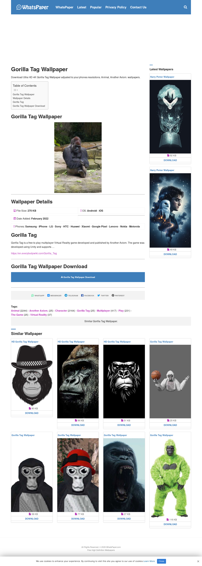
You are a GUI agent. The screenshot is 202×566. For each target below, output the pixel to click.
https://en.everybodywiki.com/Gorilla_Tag (34, 253)
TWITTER (104, 295)
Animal (15, 310)
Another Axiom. (39, 310)
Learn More (149, 561)
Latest (81, 7)
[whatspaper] (32, 7)
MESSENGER (55, 295)
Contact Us (138, 7)
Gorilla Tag (18, 101)
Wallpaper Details (21, 98)
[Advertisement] (101, 39)
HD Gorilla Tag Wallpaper (25, 341)
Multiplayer (104, 310)
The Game (17, 314)
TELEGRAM (73, 295)
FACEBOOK (89, 295)
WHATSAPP (39, 295)
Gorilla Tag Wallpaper (23, 94)
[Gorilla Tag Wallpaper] (78, 157)
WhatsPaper (64, 7)
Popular (96, 7)
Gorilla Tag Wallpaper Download (29, 105)
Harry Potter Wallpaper (162, 76)
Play (121, 310)
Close (161, 561)
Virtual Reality (39, 314)
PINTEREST (119, 295)
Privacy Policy (115, 7)
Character (61, 310)
